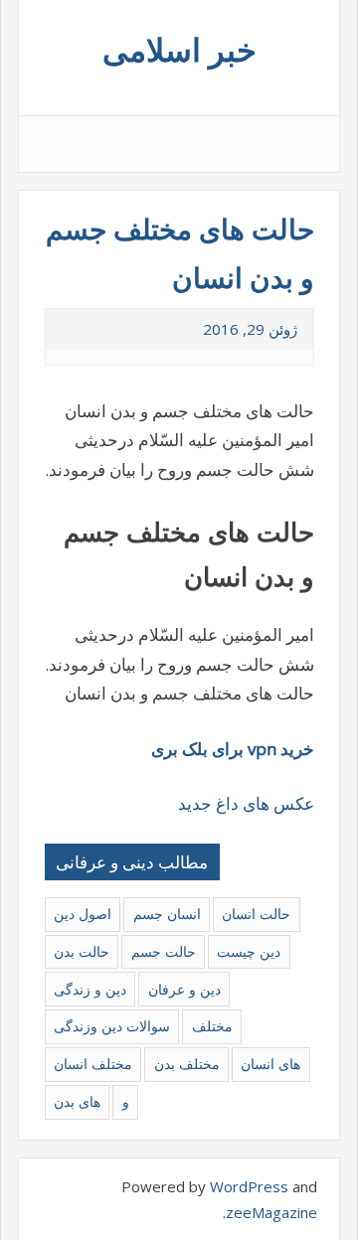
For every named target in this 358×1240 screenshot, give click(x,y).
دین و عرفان (184, 989)
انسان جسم (167, 913)
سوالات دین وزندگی (112, 1025)
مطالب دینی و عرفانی (132, 862)
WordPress (249, 1186)
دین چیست (248, 951)
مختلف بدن (187, 1063)
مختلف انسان (93, 1063)
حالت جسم (163, 951)
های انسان (270, 1063)
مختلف (212, 1025)
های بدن (77, 1101)
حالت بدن (81, 951)
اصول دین (82, 913)
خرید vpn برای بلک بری (232, 748)
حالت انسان (256, 913)
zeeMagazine (271, 1212)
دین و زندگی (90, 989)
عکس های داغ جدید (246, 803)
